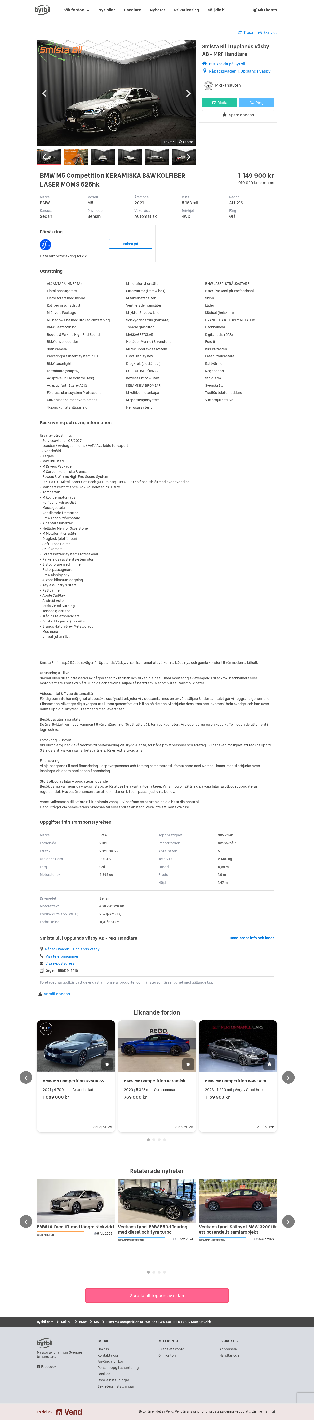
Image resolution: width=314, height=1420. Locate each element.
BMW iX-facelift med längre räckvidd (75, 1226)
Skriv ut (270, 32)
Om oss (103, 1349)
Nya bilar (106, 10)
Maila (222, 102)
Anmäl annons (57, 994)
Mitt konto (267, 10)
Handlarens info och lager (252, 938)
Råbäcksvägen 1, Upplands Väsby (240, 71)
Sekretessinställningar (116, 1386)
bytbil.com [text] (44, 1343)
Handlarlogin (229, 1355)
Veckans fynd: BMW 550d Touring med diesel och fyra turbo (152, 1229)
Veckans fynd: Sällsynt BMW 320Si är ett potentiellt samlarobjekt (238, 1229)
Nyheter (157, 10)
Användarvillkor (110, 1362)
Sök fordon (74, 10)
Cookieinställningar (113, 1380)
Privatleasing (186, 10)
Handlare (132, 10)
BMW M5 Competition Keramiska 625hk (162, 1081)
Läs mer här (260, 1411)
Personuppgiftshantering (118, 1368)
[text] (42, 10)
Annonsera (228, 1349)
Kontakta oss (108, 1355)
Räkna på (130, 243)
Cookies (104, 1374)
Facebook (49, 1367)
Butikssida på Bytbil (227, 64)
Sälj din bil (217, 10)
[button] (107, 1064)
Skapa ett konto (171, 1349)
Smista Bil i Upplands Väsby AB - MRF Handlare (235, 50)
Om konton (167, 1355)
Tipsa (248, 32)
